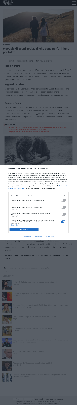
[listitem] (38, 196)
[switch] (63, 200)
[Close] (73, 168)
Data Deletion (27, 236)
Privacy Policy (50, 236)
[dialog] (38, 202)
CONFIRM (24, 229)
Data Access (38, 236)
